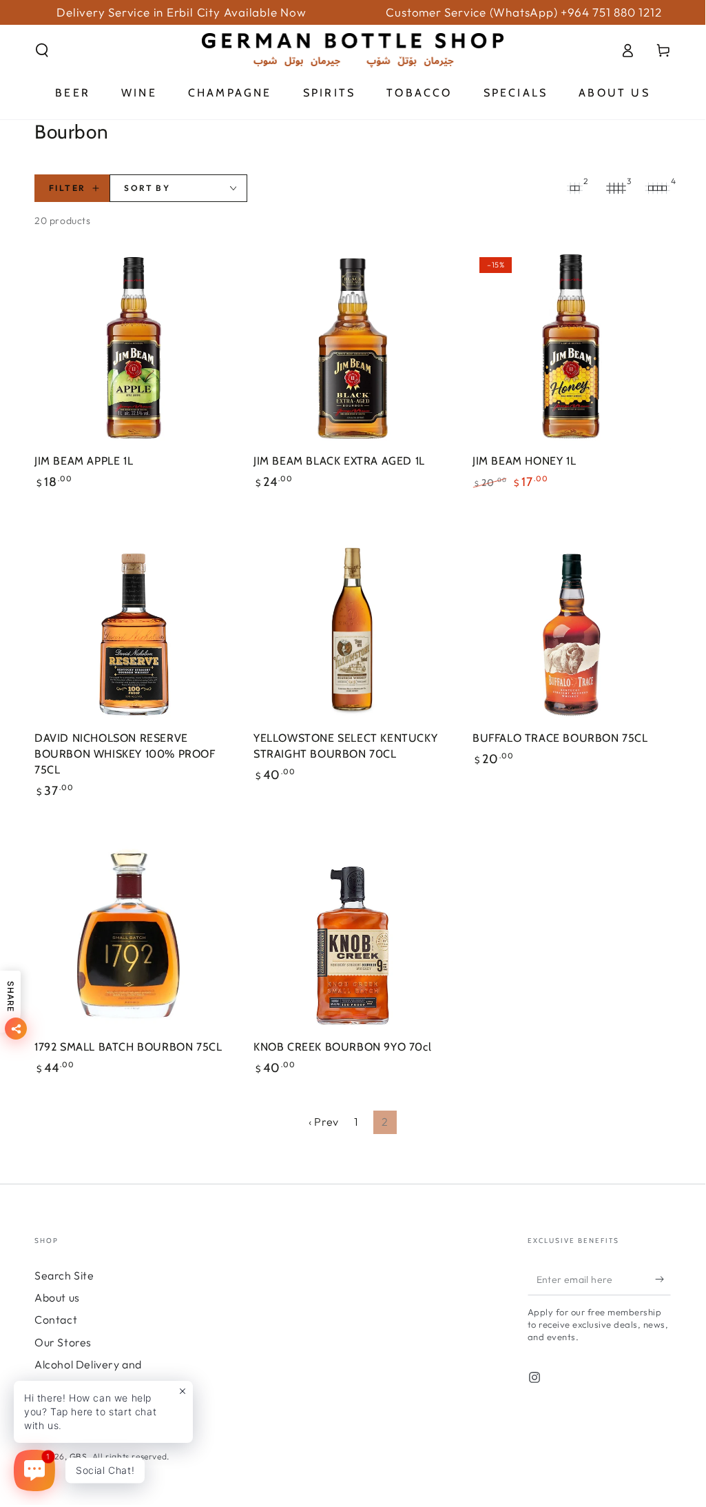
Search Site (64, 1275)
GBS (78, 1456)
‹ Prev (324, 1122)
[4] (657, 188)
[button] (42, 50)
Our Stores (63, 1342)
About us (57, 1297)
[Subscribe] (663, 1279)
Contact (55, 1319)
